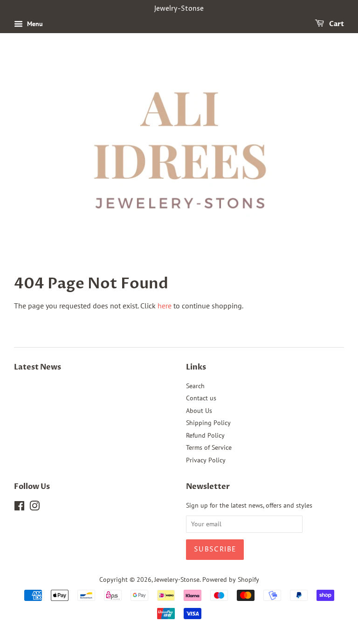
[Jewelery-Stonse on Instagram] (34, 507)
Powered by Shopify (230, 579)
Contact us (201, 398)
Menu (34, 24)
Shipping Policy (208, 423)
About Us (199, 410)
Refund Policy (205, 435)
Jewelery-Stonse (177, 579)
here (165, 305)
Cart (336, 24)
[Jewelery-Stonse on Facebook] (19, 507)
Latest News (37, 367)
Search (195, 386)
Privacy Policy (206, 460)
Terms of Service (209, 447)
